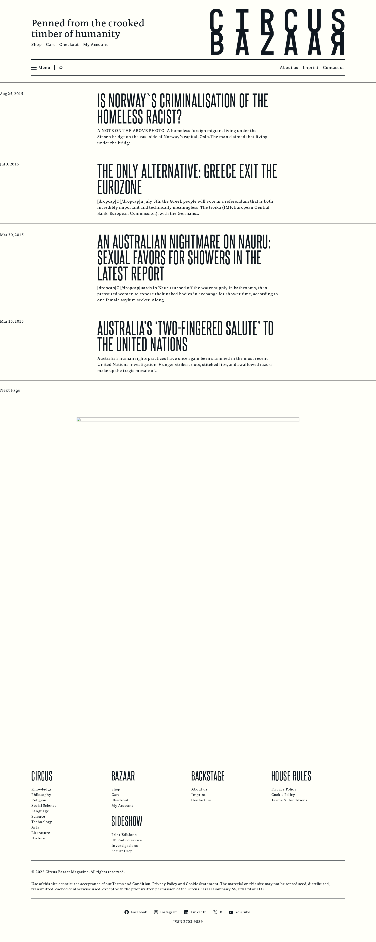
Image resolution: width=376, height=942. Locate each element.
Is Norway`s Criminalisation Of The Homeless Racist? (183, 107)
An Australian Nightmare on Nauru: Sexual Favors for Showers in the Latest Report (184, 256)
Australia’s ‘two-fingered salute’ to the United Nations (185, 335)
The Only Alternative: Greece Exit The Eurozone (187, 178)
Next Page (10, 390)
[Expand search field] (60, 67)
